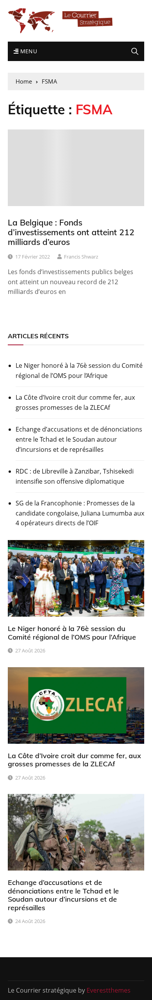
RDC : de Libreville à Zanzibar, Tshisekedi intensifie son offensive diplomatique (75, 476)
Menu (27, 51)
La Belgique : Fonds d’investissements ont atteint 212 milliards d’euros (71, 232)
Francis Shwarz (81, 256)
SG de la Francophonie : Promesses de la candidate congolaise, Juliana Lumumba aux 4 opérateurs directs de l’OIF (80, 513)
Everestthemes (109, 990)
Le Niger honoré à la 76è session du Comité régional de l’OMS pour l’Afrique (79, 370)
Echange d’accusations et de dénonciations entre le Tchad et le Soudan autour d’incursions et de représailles (79, 439)
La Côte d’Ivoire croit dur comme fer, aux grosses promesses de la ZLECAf (75, 402)
